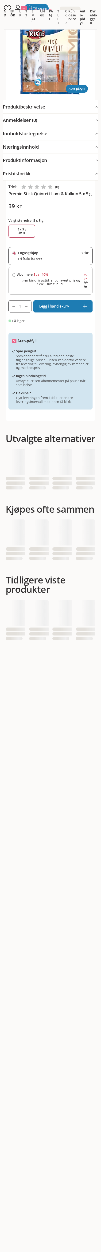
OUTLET (58, 13)
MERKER (66, 13)
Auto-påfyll (82, 17)
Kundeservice (72, 15)
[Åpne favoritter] (7, 8)
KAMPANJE (51, 11)
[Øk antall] (28, 306)
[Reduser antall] (12, 306)
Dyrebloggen (93, 17)
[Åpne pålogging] (18, 8)
